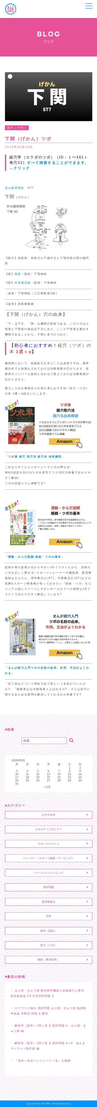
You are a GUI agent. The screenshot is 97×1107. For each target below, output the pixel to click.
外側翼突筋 (23, 282)
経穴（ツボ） (48, 945)
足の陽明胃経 (14, 187)
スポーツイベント (48, 843)
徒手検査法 (48, 901)
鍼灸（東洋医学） (48, 959)
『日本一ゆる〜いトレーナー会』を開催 (43, 1060)
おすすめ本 (48, 814)
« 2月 (47, 786)
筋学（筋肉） (48, 930)
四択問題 (48, 887)
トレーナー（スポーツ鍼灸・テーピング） (48, 858)
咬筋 (18, 274)
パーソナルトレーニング (48, 872)
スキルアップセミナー (48, 829)
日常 (48, 916)
